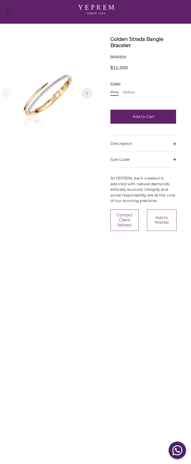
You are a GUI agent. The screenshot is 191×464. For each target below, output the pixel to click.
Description (121, 143)
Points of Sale (113, 353)
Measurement (33, 390)
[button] (6, 93)
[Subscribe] (90, 300)
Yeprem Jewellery (46, 449)
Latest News (112, 360)
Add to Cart (143, 116)
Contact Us (30, 353)
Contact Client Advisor (125, 220)
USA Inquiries (32, 360)
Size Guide (120, 159)
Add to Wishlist (162, 220)
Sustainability (112, 375)
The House (110, 368)
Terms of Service (35, 425)
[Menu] (8, 11)
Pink (114, 92)
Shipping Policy (34, 368)
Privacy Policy (33, 417)
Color (115, 84)
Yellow (129, 92)
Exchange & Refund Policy (44, 375)
